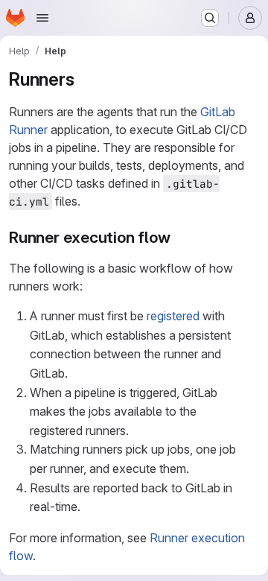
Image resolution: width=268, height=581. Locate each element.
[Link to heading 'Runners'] (83, 79)
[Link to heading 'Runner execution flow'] (179, 237)
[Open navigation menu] (42, 18)
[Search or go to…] (210, 18)
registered (173, 315)
